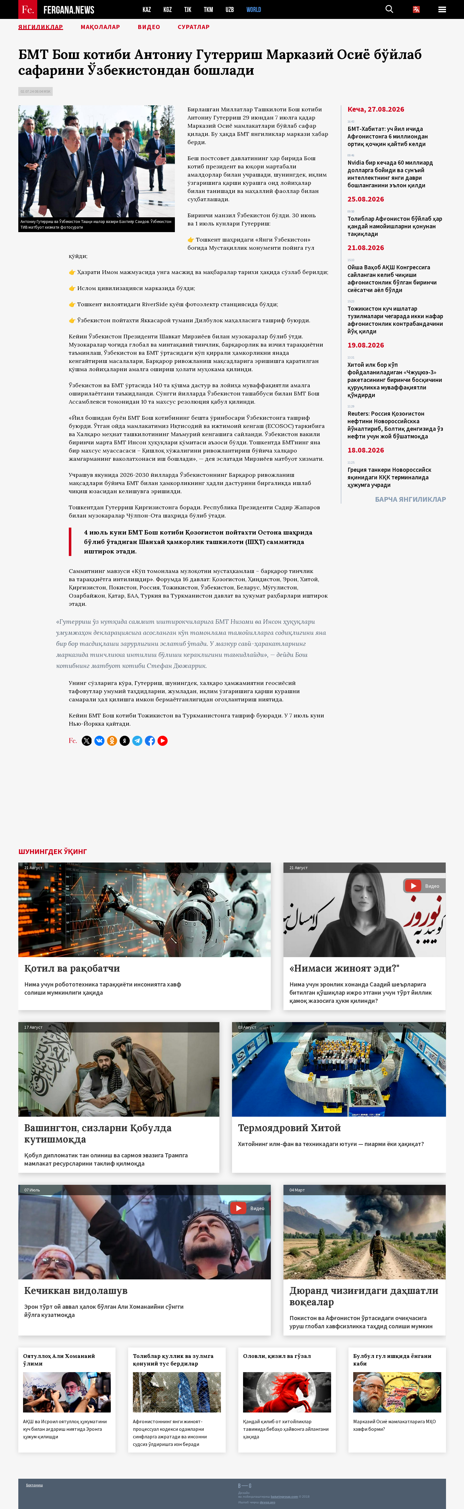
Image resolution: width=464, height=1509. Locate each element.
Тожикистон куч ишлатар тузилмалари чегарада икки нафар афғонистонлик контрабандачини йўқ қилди (395, 320)
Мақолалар (100, 27)
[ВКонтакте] (99, 741)
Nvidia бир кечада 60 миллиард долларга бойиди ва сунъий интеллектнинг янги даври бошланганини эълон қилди (390, 174)
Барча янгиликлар (410, 499)
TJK (187, 10)
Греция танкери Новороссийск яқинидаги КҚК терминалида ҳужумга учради (389, 477)
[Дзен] (125, 741)
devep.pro (267, 1502)
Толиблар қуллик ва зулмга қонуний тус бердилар (173, 1360)
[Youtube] (163, 741)
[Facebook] (150, 741)
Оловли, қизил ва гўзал (277, 1356)
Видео (149, 27)
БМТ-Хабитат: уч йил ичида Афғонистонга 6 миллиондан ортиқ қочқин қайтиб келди (388, 136)
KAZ (147, 10)
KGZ (168, 10)
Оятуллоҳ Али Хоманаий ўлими (59, 1360)
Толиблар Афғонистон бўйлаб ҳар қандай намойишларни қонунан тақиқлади (395, 226)
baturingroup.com (284, 1496)
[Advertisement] (232, 800)
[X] (87, 741)
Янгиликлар (40, 27)
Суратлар (194, 27)
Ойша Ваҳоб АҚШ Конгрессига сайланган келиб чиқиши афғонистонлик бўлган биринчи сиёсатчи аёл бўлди (392, 278)
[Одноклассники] (112, 741)
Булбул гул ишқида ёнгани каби (392, 1360)
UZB (230, 10)
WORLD (254, 10)
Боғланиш (34, 1485)
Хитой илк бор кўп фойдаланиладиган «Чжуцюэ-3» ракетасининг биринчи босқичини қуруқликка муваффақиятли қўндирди (395, 380)
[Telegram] (137, 741)
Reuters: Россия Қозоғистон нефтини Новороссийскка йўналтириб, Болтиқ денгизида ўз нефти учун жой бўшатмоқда (395, 425)
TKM (208, 10)
